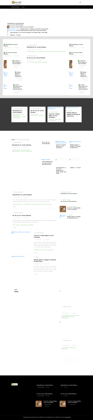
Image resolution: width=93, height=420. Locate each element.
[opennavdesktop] (80, 3)
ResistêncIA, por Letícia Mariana (16, 23)
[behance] (75, 360)
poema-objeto (58, 119)
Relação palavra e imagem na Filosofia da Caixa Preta (34, 29)
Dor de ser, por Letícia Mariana (15, 25)
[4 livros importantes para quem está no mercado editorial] (11, 30)
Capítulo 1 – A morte (15, 35)
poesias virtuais (62, 51)
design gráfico (41, 51)
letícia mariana (38, 62)
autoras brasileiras (31, 51)
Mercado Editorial (15, 7)
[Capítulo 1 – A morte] (8, 35)
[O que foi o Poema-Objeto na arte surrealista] (8, 27)
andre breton (51, 119)
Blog (37, 51)
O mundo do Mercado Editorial (46, 15)
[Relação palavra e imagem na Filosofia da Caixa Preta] (13, 29)
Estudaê (70, 110)
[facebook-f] (65, 360)
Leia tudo (14, 206)
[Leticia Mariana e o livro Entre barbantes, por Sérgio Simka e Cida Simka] (8, 32)
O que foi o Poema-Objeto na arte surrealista (22, 27)
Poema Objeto (45, 62)
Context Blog (68, 417)
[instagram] (69, 360)
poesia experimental (49, 51)
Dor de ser (32, 62)
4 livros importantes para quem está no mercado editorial (31, 30)
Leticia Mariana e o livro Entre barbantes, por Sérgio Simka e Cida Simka (28, 32)
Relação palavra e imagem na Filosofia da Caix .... (74, 217)
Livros (23, 7)
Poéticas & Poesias (33, 45)
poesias (56, 51)
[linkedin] (72, 360)
